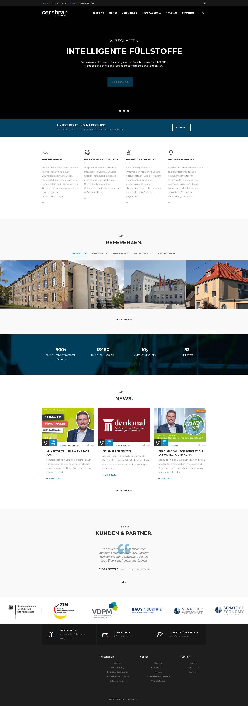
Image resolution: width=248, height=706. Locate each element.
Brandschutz (99, 254)
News (64, 445)
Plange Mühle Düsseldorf (71, 270)
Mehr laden (123, 319)
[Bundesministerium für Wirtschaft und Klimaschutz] (20, 610)
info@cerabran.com (86, 3)
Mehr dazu (54, 479)
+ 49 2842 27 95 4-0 (58, 3)
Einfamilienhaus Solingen (195, 270)
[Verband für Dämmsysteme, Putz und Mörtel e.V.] (103, 610)
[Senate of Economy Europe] (228, 610)
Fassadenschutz (143, 254)
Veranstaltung (73, 445)
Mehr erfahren (124, 82)
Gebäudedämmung (166, 254)
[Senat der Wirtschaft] (186, 610)
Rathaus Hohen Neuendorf (134, 270)
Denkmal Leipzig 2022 (116, 451)
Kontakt (181, 127)
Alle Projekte (80, 254)
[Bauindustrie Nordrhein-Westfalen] (145, 610)
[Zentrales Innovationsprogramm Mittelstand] (62, 610)
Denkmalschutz (120, 254)
